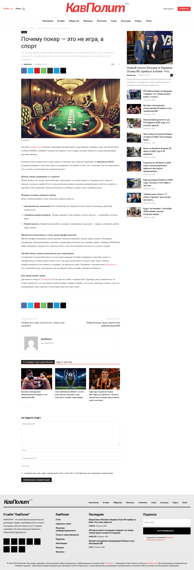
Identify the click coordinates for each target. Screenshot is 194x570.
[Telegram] (57, 70)
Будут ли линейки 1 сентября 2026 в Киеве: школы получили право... (157, 211)
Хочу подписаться (165, 531)
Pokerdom (110, 264)
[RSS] (30, 541)
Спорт (32, 28)
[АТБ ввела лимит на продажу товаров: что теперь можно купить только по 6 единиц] (134, 95)
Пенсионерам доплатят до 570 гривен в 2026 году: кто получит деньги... (156, 123)
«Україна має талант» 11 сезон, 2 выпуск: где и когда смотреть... (156, 197)
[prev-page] (23, 406)
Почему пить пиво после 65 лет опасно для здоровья (42, 324)
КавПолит (28, 64)
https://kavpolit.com (47, 343)
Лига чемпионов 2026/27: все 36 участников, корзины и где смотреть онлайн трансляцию (69, 394)
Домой (24, 28)
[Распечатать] (50, 70)
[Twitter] (30, 70)
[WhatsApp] (43, 70)
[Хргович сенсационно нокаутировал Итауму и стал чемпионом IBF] (36, 378)
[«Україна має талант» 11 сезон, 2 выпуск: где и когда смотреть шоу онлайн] (134, 198)
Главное (92, 526)
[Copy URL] (63, 70)
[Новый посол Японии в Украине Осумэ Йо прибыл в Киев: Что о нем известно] (150, 47)
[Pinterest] (37, 70)
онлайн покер (35, 147)
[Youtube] (22, 549)
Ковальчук (131, 75)
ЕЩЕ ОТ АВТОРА (64, 362)
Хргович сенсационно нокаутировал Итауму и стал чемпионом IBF (34, 394)
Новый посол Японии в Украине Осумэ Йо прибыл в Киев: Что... (149, 69)
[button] (21, 9)
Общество (93, 537)
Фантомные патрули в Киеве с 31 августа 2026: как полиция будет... (158, 137)
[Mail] (22, 541)
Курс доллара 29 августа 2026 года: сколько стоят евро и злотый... (158, 183)
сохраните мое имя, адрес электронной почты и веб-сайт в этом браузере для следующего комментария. (68, 473)
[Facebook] (24, 70)
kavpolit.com (152, 563)
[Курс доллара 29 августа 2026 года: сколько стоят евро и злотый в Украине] (134, 183)
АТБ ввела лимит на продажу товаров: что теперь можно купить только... (157, 94)
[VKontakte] (14, 549)
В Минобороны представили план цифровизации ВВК (103, 324)
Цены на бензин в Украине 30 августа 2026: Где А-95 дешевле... (157, 151)
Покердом (46, 279)
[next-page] (27, 406)
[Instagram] (14, 541)
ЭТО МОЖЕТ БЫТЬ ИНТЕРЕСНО (38, 362)
